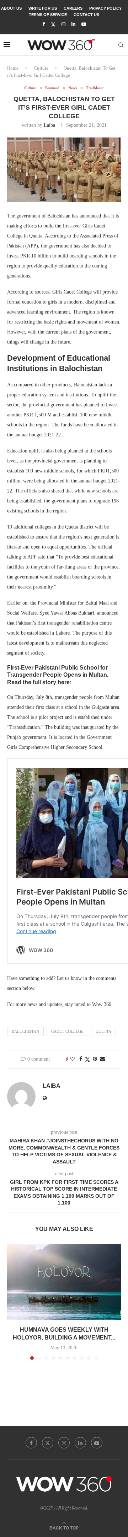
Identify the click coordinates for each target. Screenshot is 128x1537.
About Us (11, 8)
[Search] (120, 45)
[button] (13, 1301)
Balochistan (25, 1031)
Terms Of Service (48, 14)
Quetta (103, 1031)
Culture (41, 68)
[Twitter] (53, 24)
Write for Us (42, 8)
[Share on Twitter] (87, 1059)
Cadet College (67, 1031)
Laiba (49, 125)
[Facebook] (43, 24)
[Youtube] (83, 24)
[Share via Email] (102, 1059)
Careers (73, 8)
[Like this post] (72, 1059)
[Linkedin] (73, 24)
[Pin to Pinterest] (95, 1059)
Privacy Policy (105, 8)
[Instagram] (63, 24)
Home (12, 68)
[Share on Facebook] (80, 1059)
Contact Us (86, 14)
